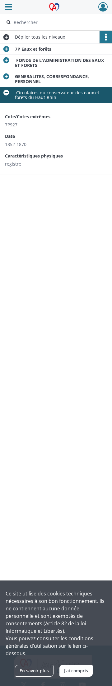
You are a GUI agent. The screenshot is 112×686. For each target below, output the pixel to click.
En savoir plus (34, 671)
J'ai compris (76, 671)
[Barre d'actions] (106, 37)
